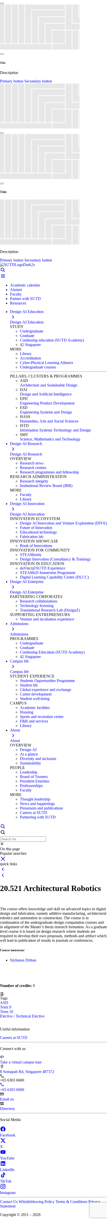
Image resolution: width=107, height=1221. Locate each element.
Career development (36, 694)
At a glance (29, 754)
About (15, 740)
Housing (26, 712)
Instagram (7, 1192)
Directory (7, 1108)
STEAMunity (31, 554)
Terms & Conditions (71, 1202)
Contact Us (9, 1202)
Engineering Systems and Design (46, 412)
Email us (7, 1099)
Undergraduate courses (38, 367)
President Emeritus (34, 781)
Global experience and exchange (45, 690)
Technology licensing (37, 606)
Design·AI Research (26, 454)
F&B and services (34, 721)
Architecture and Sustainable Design (48, 385)
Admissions (19, 634)
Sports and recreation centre (41, 716)
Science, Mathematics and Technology (50, 439)
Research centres (33, 468)
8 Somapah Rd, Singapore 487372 (27, 1072)
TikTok (5, 1181)
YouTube (7, 1158)
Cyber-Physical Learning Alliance (46, 362)
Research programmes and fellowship (49, 472)
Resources (18, 303)
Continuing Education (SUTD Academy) (52, 652)
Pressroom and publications (41, 808)
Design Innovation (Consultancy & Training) (55, 559)
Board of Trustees (34, 776)
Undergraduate (31, 331)
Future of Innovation (36, 528)
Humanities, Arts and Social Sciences (49, 421)
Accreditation (30, 358)
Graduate (27, 336)
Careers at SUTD (33, 812)
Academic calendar (25, 285)
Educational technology (38, 532)
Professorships (31, 786)
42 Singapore (30, 344)
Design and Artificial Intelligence (46, 394)
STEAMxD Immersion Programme (47, 572)
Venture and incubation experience (47, 619)
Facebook (7, 1135)
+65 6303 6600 (12, 1090)
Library (26, 354)
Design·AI (28, 750)
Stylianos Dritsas (23, 960)
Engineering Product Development (47, 403)
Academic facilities (35, 708)
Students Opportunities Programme (47, 680)
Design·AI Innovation (27, 514)
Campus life (19, 672)
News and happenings (37, 804)
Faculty (16, 294)
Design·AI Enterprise (27, 592)
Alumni (16, 290)
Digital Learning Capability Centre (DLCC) (54, 577)
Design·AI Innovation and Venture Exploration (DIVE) (63, 523)
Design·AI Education (27, 322)
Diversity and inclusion (38, 758)
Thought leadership (35, 799)
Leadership (28, 772)
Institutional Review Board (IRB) (46, 486)
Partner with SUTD (25, 298)
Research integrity (34, 481)
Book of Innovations (36, 546)
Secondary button (38, 81)
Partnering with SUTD (38, 817)
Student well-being (35, 698)
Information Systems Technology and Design (55, 430)
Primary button (12, 81)
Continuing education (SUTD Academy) (52, 340)
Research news (32, 463)
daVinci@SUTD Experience (42, 568)
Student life (29, 685)
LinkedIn (7, 1170)
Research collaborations (38, 601)
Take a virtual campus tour (21, 1062)
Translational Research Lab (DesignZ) (50, 610)
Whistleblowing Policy (37, 1202)
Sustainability (30, 763)
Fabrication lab (31, 536)
